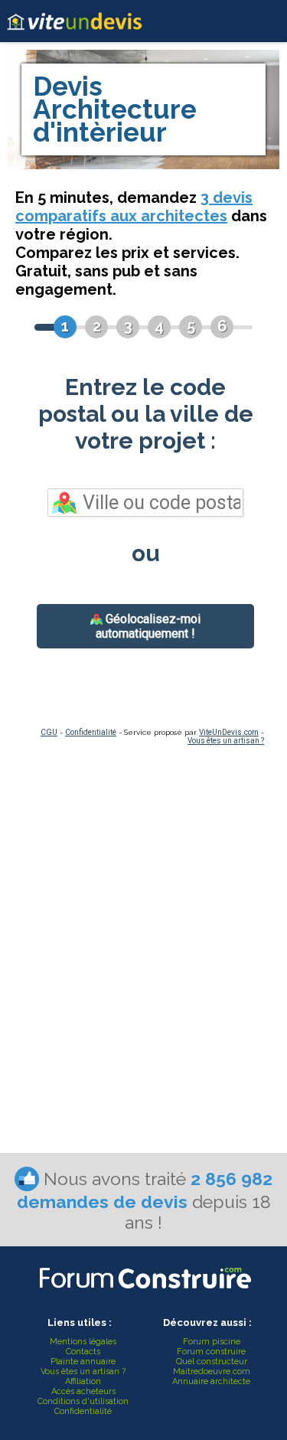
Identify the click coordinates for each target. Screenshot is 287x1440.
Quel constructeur (211, 1362)
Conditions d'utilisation (83, 1401)
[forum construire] (144, 1293)
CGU (49, 732)
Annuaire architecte (211, 1381)
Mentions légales (83, 1342)
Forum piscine (211, 1342)
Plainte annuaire (83, 1362)
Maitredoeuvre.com (211, 1371)
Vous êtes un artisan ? (226, 740)
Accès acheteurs (83, 1391)
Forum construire (211, 1352)
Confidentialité (90, 732)
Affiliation (83, 1381)
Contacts (83, 1352)
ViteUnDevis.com (229, 732)
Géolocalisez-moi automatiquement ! (148, 626)
